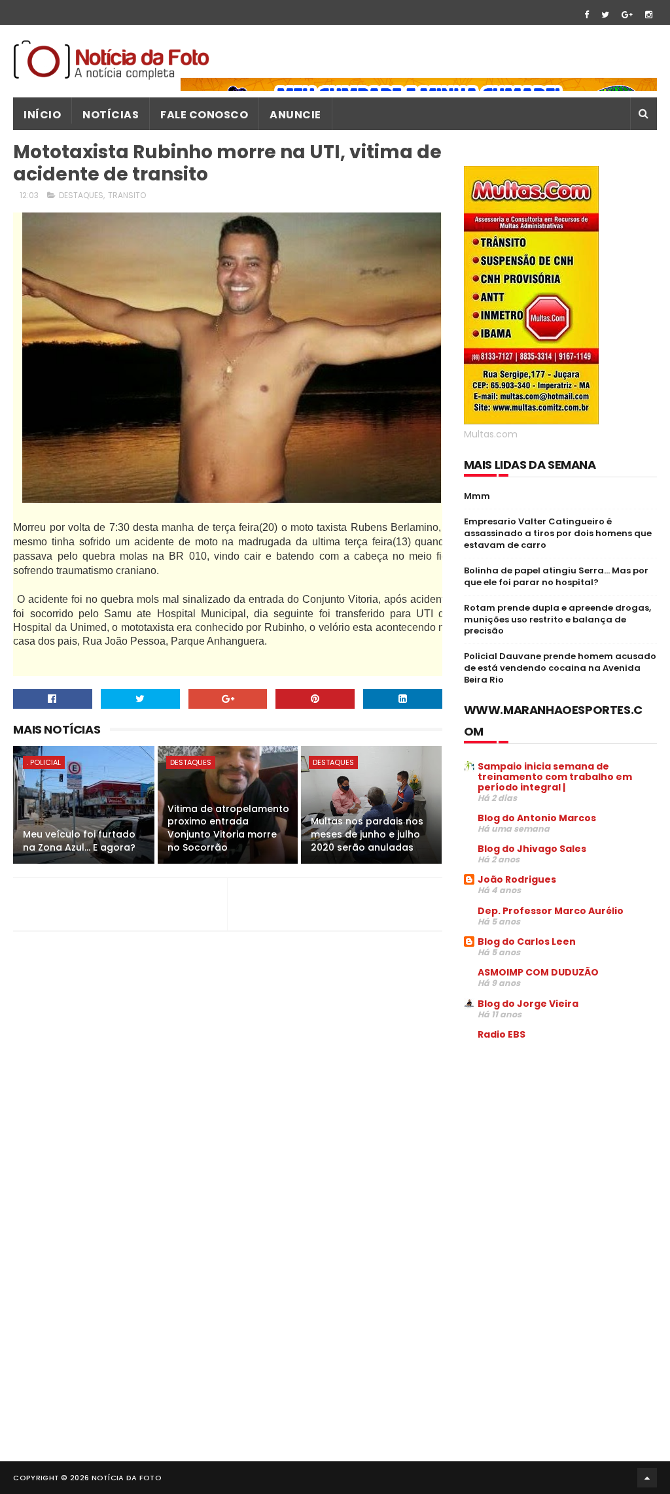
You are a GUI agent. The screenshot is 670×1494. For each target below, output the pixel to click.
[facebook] (586, 14)
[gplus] (627, 14)
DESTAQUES (81, 195)
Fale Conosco (204, 114)
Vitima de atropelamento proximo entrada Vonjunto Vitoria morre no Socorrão (228, 828)
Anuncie (295, 114)
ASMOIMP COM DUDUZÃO (538, 972)
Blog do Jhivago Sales (532, 848)
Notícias (110, 114)
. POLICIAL (44, 762)
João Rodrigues (517, 879)
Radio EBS (501, 1034)
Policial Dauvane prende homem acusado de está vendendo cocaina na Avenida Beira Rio (560, 668)
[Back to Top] (647, 1477)
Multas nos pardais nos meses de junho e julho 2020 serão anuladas (367, 834)
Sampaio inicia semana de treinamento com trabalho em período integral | (555, 777)
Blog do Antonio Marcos (537, 817)
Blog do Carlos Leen (527, 941)
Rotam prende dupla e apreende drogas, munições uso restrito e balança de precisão (557, 619)
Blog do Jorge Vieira (528, 1003)
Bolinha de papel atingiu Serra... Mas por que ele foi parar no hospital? (556, 576)
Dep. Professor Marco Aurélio (551, 910)
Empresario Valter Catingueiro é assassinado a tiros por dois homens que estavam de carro (558, 533)
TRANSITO (127, 195)
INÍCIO (42, 114)
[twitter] (605, 14)
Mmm (477, 496)
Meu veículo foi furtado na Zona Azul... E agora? (79, 841)
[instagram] (649, 14)
